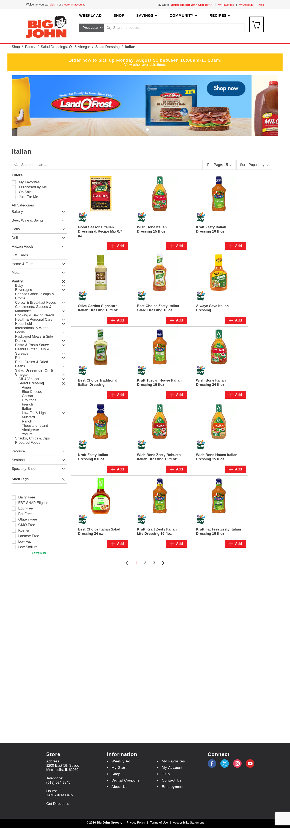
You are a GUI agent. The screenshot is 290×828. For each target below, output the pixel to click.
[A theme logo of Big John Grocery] (46, 26)
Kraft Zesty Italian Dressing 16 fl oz (211, 229)
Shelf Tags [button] (20, 479)
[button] (192, 4)
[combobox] (91, 28)
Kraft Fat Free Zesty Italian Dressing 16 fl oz (218, 531)
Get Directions (57, 804)
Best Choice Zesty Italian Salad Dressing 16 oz (158, 308)
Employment (173, 787)
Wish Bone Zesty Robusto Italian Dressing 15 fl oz (159, 457)
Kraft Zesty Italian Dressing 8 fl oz (93, 457)
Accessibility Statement (188, 822)
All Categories (23, 205)
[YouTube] (237, 763)
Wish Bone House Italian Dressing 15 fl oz (216, 457)
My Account (246, 4)
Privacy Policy (136, 822)
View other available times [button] (145, 65)
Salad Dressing (107, 47)
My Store (119, 768)
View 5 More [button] (39, 552)
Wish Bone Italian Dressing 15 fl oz (152, 229)
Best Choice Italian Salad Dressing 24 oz (99, 531)
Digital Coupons (125, 780)
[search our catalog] (108, 28)
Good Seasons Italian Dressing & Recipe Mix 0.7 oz (100, 231)
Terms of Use (159, 822)
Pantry (30, 47)
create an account (73, 4)
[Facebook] (212, 763)
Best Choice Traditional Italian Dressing (97, 382)
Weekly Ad (120, 761)
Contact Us (172, 780)
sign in (54, 4)
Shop (16, 47)
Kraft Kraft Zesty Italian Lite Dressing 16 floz (157, 531)
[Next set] (162, 563)
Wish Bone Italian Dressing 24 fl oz (211, 382)
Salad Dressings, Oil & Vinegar (65, 47)
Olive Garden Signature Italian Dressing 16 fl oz (98, 308)
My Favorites (226, 4)
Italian (130, 47)
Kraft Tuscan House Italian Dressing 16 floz (159, 382)
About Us (119, 787)
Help (261, 4)
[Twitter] (224, 763)
